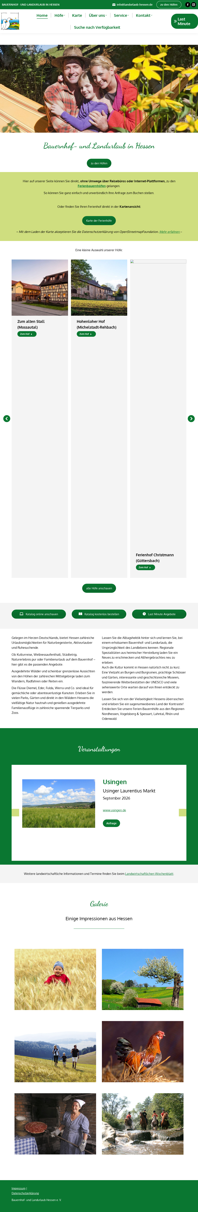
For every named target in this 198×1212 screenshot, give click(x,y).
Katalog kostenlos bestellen (101, 614)
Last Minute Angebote (161, 614)
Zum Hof (24, 333)
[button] (6, 418)
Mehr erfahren (169, 232)
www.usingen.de (114, 810)
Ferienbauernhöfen (92, 186)
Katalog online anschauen (41, 614)
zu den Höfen (99, 163)
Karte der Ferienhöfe (99, 220)
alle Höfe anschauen (99, 588)
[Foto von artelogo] (55, 1123)
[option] (99, 800)
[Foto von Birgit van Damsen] (142, 1051)
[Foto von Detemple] (55, 1051)
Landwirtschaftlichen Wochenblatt (149, 874)
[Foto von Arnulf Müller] (55, 979)
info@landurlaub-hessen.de (135, 4)
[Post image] (40, 288)
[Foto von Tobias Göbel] (142, 1123)
